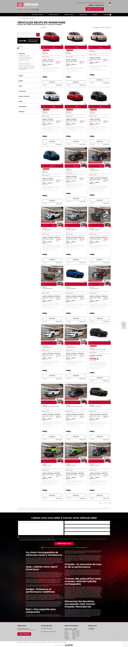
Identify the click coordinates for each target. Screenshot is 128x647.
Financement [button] (104, 177)
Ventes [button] (66, 628)
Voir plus (52, 82)
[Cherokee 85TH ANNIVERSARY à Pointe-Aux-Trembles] (52, 392)
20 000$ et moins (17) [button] (24, 60)
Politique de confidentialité (81, 547)
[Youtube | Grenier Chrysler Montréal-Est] (93, 628)
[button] (107, 14)
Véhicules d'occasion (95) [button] (24, 63)
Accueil (19, 18)
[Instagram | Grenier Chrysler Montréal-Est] (91, 628)
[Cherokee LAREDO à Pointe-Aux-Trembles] (76, 215)
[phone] (42, 628)
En (109, 3)
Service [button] (70, 628)
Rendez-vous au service (94, 9)
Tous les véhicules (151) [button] (24, 56)
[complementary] (124, 325)
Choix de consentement (62, 642)
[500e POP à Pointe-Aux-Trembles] (52, 37)
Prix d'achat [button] (50, 59)
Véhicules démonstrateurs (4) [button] (25, 58)
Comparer (45, 144)
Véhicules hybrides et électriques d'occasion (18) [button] (26, 68)
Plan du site (34, 642)
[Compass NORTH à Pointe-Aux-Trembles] (99, 156)
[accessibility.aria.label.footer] (69, 645)
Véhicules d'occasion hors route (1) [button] (27, 65)
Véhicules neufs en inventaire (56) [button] (26, 61)
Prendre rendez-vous (64, 543)
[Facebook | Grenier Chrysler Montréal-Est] (89, 628)
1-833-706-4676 (99, 5)
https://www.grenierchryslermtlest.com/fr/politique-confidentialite (39, 539)
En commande (46, 50)
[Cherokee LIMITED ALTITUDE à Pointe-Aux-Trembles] (99, 333)
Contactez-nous (24, 634)
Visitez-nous (67, 615)
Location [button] (44, 59)
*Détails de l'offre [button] (59, 85)
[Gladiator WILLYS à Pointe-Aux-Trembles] (52, 451)
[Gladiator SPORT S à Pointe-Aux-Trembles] (76, 451)
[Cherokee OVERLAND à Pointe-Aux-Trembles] (99, 392)
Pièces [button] (75, 628)
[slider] (18, 48)
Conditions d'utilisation (42, 642)
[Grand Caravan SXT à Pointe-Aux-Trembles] (52, 333)
